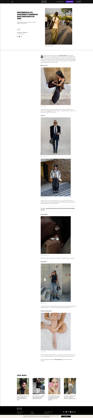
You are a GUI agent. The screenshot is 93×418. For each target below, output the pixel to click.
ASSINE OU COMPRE (70, 1)
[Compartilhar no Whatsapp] (21, 36)
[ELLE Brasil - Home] (44, 2)
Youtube (71, 411)
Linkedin (73, 411)
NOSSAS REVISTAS (60, 1)
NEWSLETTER (19, 413)
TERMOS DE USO (46, 413)
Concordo (66, 416)
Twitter (66, 411)
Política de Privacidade (47, 416)
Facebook (69, 411)
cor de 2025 (49, 110)
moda (19, 29)
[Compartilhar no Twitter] (19, 36)
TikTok (75, 411)
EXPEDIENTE (32, 413)
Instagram (64, 411)
